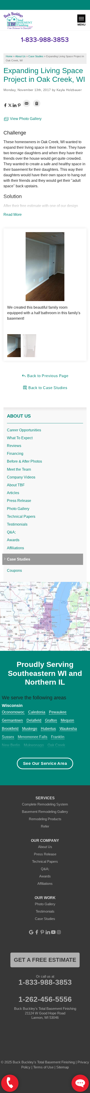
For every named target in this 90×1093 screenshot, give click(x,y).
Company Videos (21, 477)
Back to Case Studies (47, 388)
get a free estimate (45, 960)
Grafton (51, 720)
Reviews (14, 446)
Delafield (34, 720)
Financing (15, 453)
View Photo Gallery (25, 119)
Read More (12, 214)
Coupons (14, 570)
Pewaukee (57, 712)
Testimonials (17, 524)
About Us (19, 415)
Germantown (12, 720)
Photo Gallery (18, 509)
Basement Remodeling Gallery (45, 812)
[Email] (26, 103)
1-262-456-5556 (45, 999)
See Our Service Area (45, 763)
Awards (13, 540)
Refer (45, 826)
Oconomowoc (13, 712)
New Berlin (11, 745)
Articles (13, 493)
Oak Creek (56, 745)
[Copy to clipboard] (36, 103)
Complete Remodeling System (45, 804)
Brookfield (10, 729)
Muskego (29, 729)
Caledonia (36, 712)
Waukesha (68, 729)
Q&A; (11, 532)
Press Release (19, 501)
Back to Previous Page (47, 376)
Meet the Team (19, 469)
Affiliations (15, 548)
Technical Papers (21, 516)
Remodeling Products (45, 819)
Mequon (67, 720)
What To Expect (20, 438)
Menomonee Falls (32, 737)
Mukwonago (34, 745)
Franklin (57, 737)
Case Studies (18, 559)
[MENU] (81, 18)
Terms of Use (43, 1067)
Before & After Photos (24, 461)
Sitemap (62, 1067)
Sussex (8, 737)
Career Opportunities (24, 430)
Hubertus (48, 729)
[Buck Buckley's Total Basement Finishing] (18, 21)
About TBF (16, 485)
